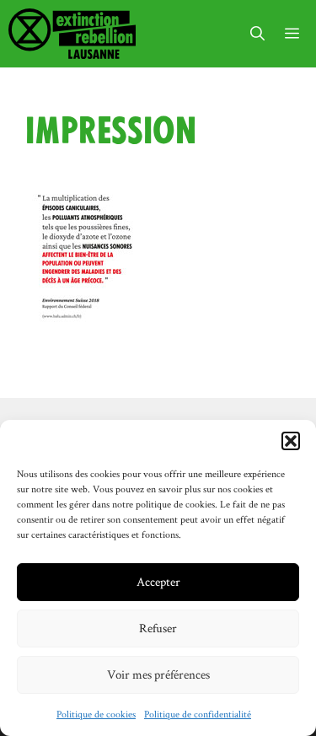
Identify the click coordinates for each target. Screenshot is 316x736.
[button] (290, 440)
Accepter (158, 581)
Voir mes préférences (158, 674)
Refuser (158, 628)
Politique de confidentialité (197, 713)
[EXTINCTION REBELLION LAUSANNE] (72, 33)
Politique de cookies (96, 713)
